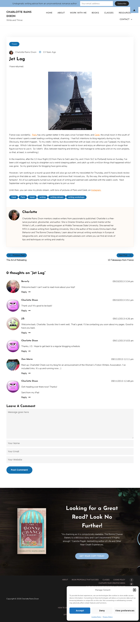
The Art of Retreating (16, 260)
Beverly (25, 281)
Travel (14, 44)
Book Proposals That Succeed (85, 580)
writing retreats (56, 197)
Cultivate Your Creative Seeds (112, 583)
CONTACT (124, 19)
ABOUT (65, 580)
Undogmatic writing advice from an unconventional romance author (44, 3)
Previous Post (19, 255)
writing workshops (76, 197)
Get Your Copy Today (92, 556)
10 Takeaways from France (121, 260)
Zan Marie (27, 359)
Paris (34, 134)
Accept (80, 610)
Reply (24, 291)
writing (43, 197)
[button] (134, 590)
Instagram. (96, 190)
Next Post (123, 255)
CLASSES (106, 580)
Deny (102, 610)
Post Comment (19, 469)
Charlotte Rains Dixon (18, 14)
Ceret (97, 134)
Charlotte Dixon (29, 300)
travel (32, 197)
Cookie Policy (96, 617)
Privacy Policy (108, 617)
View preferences (124, 610)
